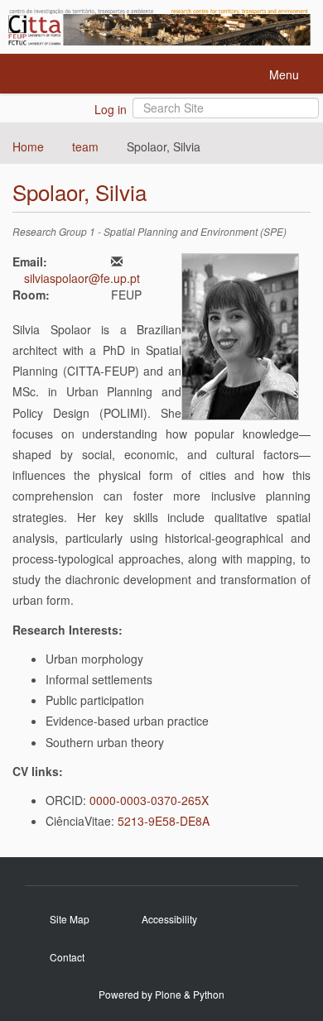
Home (28, 146)
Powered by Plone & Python (161, 994)
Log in (110, 109)
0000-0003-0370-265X (149, 800)
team (85, 146)
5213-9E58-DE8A (164, 820)
